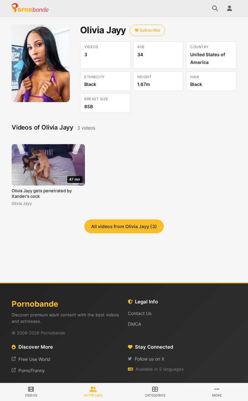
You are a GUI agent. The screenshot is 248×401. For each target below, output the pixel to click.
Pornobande (31, 8)
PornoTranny (31, 370)
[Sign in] (229, 8)
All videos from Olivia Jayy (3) (124, 226)
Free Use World (34, 359)
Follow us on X (149, 359)
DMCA (134, 324)
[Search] (215, 8)
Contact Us (139, 313)
